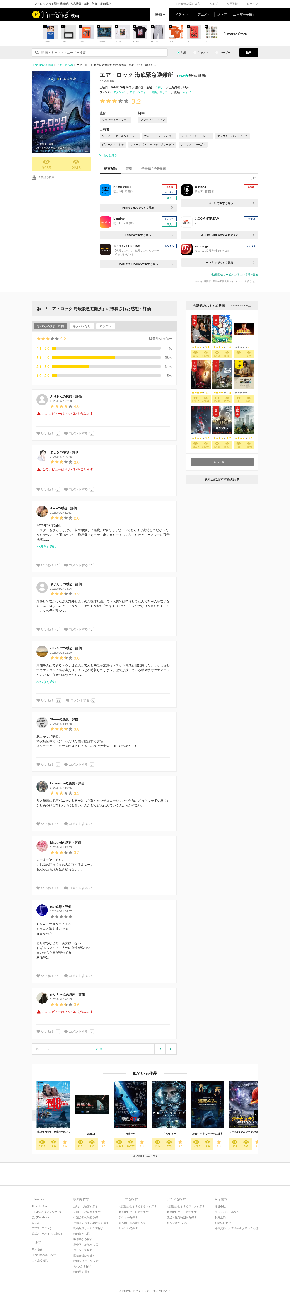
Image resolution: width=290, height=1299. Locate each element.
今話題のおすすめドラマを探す (138, 1206)
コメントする (78, 433)
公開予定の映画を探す (87, 1212)
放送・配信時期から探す (182, 1217)
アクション (120, 92)
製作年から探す (82, 1239)
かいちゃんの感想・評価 (67, 994)
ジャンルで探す (82, 1250)
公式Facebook (40, 1217)
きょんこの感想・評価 (66, 584)
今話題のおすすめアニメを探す (186, 1206)
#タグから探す (82, 1266)
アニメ (202, 14)
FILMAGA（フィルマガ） (47, 1212)
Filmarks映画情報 (42, 65)
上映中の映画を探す (85, 1206)
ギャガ (187, 92)
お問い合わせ (223, 1222)
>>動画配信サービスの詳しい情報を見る (233, 274)
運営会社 (220, 1206)
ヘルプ (213, 3)
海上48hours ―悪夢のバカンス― (53, 1133)
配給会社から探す (84, 1255)
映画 (158, 14)
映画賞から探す (82, 1233)
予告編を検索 (46, 177)
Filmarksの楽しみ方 (188, 3)
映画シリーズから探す (87, 1261)
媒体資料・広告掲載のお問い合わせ (236, 1228)
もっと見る (110, 155)
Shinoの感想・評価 (64, 719)
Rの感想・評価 (60, 907)
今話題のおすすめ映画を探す (91, 1222)
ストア (222, 14)
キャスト (203, 52)
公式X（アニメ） (42, 1228)
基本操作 (37, 1249)
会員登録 (232, 3)
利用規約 (220, 1217)
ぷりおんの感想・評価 (66, 396)
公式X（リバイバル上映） (47, 1233)
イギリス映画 (65, 65)
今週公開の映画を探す (87, 1217)
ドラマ (179, 14)
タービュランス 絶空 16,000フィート (246, 1133)
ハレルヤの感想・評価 (66, 648)
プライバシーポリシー (228, 1212)
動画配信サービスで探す (88, 1228)
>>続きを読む (46, 546)
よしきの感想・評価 (64, 452)
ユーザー (225, 52)
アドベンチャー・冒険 (143, 92)
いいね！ (47, 433)
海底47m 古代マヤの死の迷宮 (207, 1133)
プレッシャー (169, 1133)
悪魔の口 (92, 1133)
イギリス (160, 87)
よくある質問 (40, 1260)
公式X (35, 1222)
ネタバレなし (82, 326)
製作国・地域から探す (87, 1244)
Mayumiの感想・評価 (65, 842)
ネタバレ (105, 326)
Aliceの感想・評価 (63, 508)
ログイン (252, 3)
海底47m (130, 1133)
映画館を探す (81, 1271)
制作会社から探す (177, 1222)
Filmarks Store (40, 1206)
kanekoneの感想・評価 (67, 783)
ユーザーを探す (244, 14)
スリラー (165, 92)
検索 (248, 52)
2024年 (184, 75)
